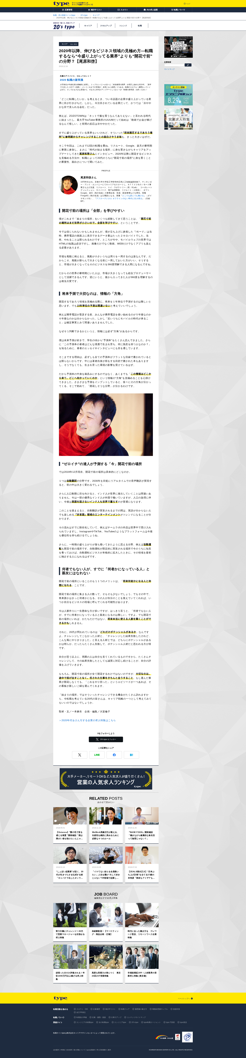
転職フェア (125, 1009)
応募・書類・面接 (99, 1017)
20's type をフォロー (108, 739)
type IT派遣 (170, 1022)
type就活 (183, 1022)
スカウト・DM (82, 1009)
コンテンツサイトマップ (136, 1017)
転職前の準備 (81, 1017)
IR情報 (63, 1050)
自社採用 (69, 1050)
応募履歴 (96, 1009)
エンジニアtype (120, 1022)
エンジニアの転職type (84, 1022)
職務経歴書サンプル (160, 1009)
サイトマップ (169, 69)
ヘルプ (188, 4)
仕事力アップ (116, 1017)
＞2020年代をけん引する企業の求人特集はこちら (87, 720)
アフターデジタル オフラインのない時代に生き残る (119, 198)
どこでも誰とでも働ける (133, 196)
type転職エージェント (152, 1022)
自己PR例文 (81, 1012)
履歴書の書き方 (141, 1009)
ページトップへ (184, 999)
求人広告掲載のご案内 (104, 1050)
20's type (135, 1022)
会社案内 (56, 1050)
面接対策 (176, 1009)
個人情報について (79, 1050)
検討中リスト (110, 1009)
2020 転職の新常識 (71, 79)
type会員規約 (91, 1050)
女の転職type (104, 1022)
